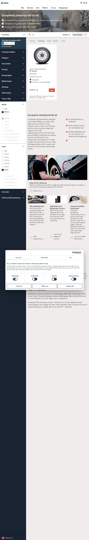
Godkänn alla (70, 286)
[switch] (34, 279)
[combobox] (44, 34)
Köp (51, 90)
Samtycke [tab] (18, 257)
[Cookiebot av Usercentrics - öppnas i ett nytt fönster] (74, 252)
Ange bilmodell (6, 46)
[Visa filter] (24, 35)
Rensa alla (9, 538)
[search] (44, 34)
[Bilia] (4, 3)
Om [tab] (70, 257)
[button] (49, 41)
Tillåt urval (44, 286)
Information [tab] (44, 257)
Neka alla (19, 286)
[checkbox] (13, 108)
